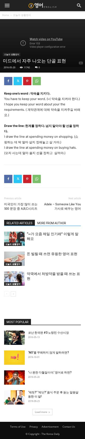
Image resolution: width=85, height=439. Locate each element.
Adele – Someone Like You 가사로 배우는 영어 (62, 206)
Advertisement (50, 426)
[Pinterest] (27, 81)
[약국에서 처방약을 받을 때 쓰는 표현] (14, 278)
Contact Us (69, 426)
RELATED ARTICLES (19, 223)
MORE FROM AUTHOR (51, 223)
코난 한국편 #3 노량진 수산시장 (48, 332)
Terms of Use (18, 426)
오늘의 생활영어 (22, 15)
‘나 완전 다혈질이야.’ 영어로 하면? (50, 372)
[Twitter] (18, 81)
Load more (41, 412)
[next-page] (13, 294)
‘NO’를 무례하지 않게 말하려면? (48, 352)
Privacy (34, 426)
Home (5, 15)
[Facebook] (8, 81)
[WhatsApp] (37, 81)
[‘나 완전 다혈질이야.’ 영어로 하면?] (14, 377)
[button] (7, 5)
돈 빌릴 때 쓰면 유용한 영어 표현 (52, 254)
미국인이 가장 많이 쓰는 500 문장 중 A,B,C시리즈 (21, 206)
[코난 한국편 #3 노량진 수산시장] (14, 338)
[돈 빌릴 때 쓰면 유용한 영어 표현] (14, 259)
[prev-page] (6, 294)
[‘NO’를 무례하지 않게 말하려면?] (14, 357)
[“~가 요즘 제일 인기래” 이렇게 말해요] (14, 239)
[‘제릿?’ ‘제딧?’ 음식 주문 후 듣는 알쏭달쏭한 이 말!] (14, 397)
